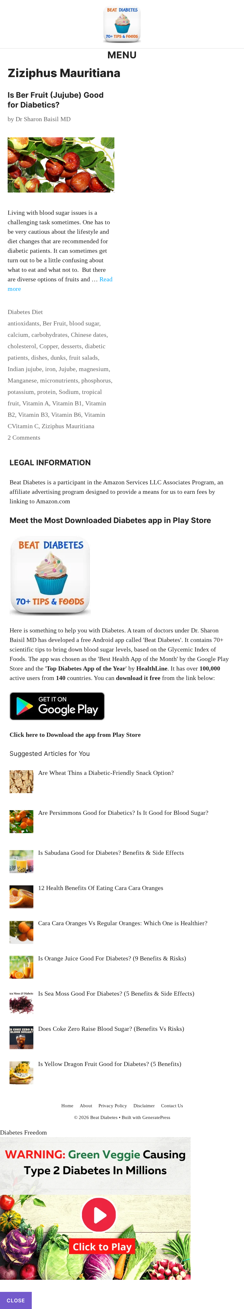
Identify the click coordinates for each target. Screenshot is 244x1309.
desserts (71, 346)
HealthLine (151, 668)
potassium (21, 391)
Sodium (69, 391)
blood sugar (84, 323)
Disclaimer (144, 1105)
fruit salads (83, 357)
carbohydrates (49, 334)
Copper (48, 346)
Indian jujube (25, 368)
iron (50, 368)
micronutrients (59, 380)
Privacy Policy (112, 1105)
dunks (58, 357)
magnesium (94, 368)
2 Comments (24, 437)
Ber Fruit (54, 323)
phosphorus (96, 380)
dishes (39, 357)
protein (46, 391)
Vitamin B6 (66, 414)
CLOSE (16, 1300)
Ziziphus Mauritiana (68, 425)
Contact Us (172, 1105)
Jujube (67, 368)
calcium (18, 334)
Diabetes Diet (25, 311)
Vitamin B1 (67, 403)
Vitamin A (35, 403)
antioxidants (23, 323)
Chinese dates (88, 334)
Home (67, 1105)
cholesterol (22, 346)
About (86, 1105)
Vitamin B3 (33, 414)
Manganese (22, 380)
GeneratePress (156, 1117)
